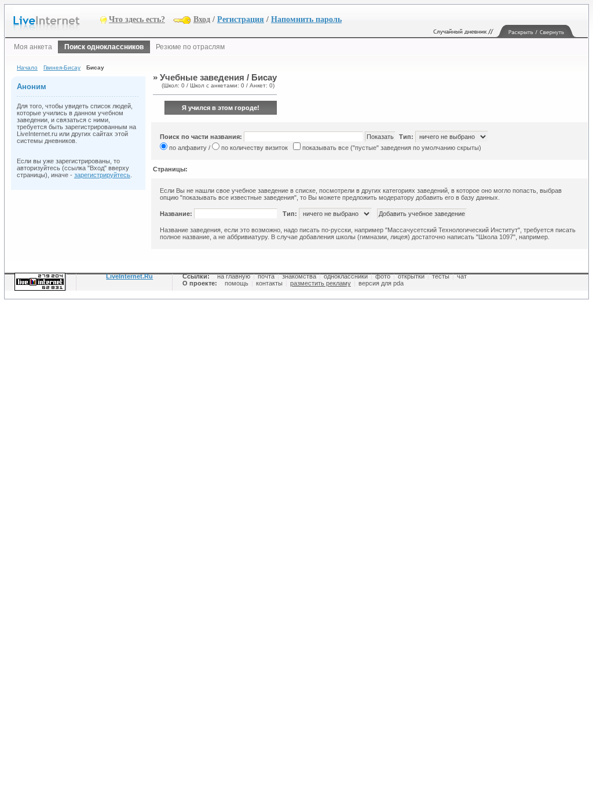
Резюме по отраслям (190, 47)
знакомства (299, 276)
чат (462, 276)
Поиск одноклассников (104, 47)
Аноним (31, 86)
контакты (269, 283)
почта (266, 276)
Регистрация (240, 19)
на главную (233, 276)
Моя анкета (33, 47)
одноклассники (346, 276)
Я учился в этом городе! (220, 107)
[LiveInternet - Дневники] (56, 18)
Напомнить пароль (306, 19)
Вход (201, 19)
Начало (27, 67)
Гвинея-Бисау (61, 67)
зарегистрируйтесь (102, 174)
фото (382, 276)
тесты (440, 276)
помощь (236, 283)
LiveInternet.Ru (129, 276)
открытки (411, 276)
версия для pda (381, 283)
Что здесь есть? (137, 19)
